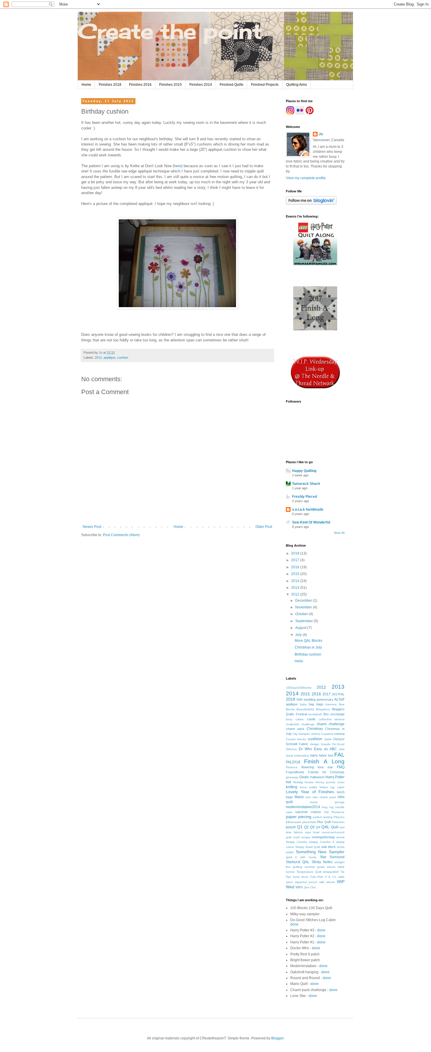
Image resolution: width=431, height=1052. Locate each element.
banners (331, 704)
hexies (309, 782)
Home (86, 85)
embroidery (301, 755)
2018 (295, 553)
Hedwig (298, 782)
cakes (299, 719)
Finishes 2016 (140, 85)
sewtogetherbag (323, 837)
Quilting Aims (296, 85)
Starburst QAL (297, 862)
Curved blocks (296, 739)
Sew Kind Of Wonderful (311, 522)
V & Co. (331, 876)
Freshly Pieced (304, 497)
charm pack (295, 729)
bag (311, 704)
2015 (295, 574)
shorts (340, 837)
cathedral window (332, 719)
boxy (289, 719)
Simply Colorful (296, 842)
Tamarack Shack (306, 484)
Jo (321, 134)
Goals (304, 777)
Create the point (170, 31)
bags (319, 704)
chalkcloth (292, 724)
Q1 (300, 827)
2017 (295, 560)
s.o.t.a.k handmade (307, 509)
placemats (309, 822)
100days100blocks (298, 687)
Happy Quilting (304, 471)
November (304, 607)
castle (311, 719)
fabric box (326, 755)
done (294, 924)
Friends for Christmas (326, 772)
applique (109, 357)
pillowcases (293, 822)
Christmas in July (308, 647)
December (304, 600)
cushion (122, 357)
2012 (98, 357)
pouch (291, 827)
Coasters (327, 733)
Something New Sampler (320, 851)
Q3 (312, 827)
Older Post (263, 527)
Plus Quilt (324, 822)
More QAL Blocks (308, 641)
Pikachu (339, 817)
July (299, 635)
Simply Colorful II (321, 842)
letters (324, 787)
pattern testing (323, 817)
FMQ (341, 767)
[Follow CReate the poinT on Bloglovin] (311, 203)
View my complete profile (306, 178)
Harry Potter (335, 777)
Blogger (277, 1038)
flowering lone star (317, 767)
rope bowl (312, 832)
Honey (319, 782)
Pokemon (338, 822)
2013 (295, 588)
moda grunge (327, 802)
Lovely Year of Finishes (310, 791)
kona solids (308, 787)
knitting (291, 787)
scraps (305, 837)
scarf (296, 837)
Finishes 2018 (110, 85)
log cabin (337, 787)
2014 (295, 581)
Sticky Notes (322, 862)
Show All (339, 532)
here (177, 166)
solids (289, 852)
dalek (328, 739)
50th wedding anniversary (314, 699)
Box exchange (334, 714)
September (304, 621)
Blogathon (323, 709)
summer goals (315, 866)
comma (339, 733)
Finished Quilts (231, 85)
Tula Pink (316, 876)
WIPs (299, 887)
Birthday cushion (308, 654)
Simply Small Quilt (307, 847)
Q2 (306, 827)
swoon (331, 866)
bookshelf (315, 714)
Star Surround (332, 857)
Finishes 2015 (170, 85)
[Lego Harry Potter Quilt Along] (315, 264)
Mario (299, 797)
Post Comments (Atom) (121, 535)
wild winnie (327, 882)
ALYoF (339, 699)
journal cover (335, 782)
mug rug (327, 807)
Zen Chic (310, 887)
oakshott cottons (308, 812)
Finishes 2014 (200, 85)
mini (308, 797)
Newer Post (92, 527)
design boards (320, 744)
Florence (292, 767)
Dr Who (305, 749)
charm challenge (331, 724)
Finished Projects (265, 85)
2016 (295, 567)
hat (288, 782)
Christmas (315, 729)
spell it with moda (301, 857)
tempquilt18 (331, 871)
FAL (339, 755)
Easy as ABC (325, 749)
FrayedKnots (295, 772)
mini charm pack (324, 797)
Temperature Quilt (308, 871)
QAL (325, 827)
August (301, 628)
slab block (328, 847)
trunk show (300, 876)
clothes (315, 733)
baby (303, 704)
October (302, 614)
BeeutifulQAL (305, 709)
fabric (314, 755)
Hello (299, 661)
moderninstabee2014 (303, 807)
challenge (308, 724)
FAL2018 (293, 762)
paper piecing (298, 816)
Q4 (318, 827)
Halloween (317, 777)
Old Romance (334, 812)
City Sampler (301, 733)
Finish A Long (324, 761)
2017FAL (338, 694)
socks (341, 847)
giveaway (292, 777)
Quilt (334, 827)
